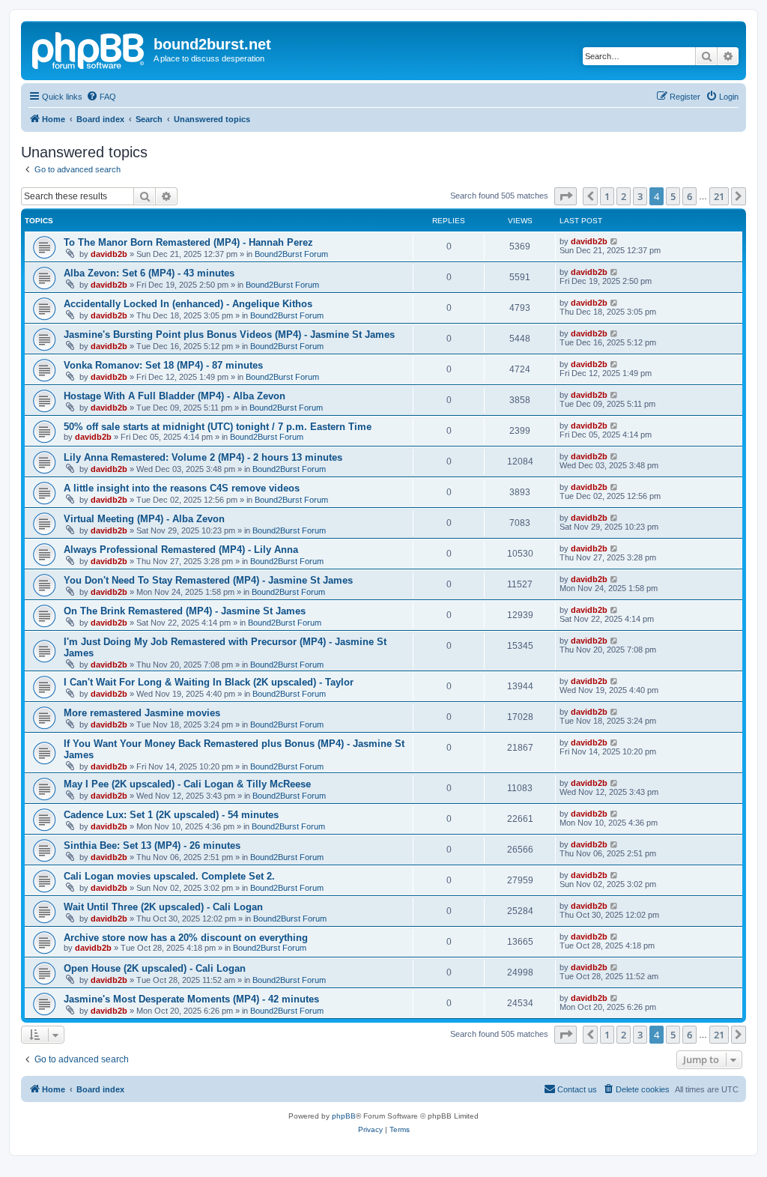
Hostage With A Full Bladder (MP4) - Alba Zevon (174, 396)
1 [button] (607, 196)
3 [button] (640, 196)
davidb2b (109, 253)
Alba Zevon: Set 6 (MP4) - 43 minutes (149, 273)
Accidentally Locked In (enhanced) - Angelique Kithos (188, 303)
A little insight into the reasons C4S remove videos (182, 488)
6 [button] (689, 196)
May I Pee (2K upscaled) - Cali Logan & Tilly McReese (187, 784)
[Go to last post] (614, 241)
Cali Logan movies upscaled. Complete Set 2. (169, 876)
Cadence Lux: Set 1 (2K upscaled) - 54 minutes (171, 814)
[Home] (89, 49)
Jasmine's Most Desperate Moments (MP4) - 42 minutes (191, 999)
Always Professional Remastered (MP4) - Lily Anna (181, 549)
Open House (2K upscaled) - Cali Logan (155, 968)
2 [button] (623, 196)
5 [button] (673, 196)
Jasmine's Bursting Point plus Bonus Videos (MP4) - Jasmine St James (229, 334)
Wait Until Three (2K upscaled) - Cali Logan (163, 907)
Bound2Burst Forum (291, 253)
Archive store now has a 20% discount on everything (186, 937)
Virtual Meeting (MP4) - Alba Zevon (144, 518)
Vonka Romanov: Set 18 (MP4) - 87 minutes (163, 365)
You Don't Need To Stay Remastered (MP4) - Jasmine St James (208, 580)
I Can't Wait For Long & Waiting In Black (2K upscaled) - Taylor (209, 682)
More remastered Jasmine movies (142, 712)
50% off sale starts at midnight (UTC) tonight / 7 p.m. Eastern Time (218, 426)
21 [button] (719, 196)
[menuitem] (101, 97)
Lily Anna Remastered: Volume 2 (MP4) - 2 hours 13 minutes (203, 457)
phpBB (344, 1116)
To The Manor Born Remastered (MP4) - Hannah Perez (188, 242)
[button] (565, 196)
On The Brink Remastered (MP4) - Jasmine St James (185, 611)
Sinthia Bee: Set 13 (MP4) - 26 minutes (152, 845)
